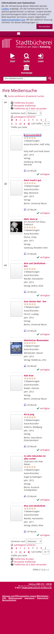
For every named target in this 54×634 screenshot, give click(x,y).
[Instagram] (8, 34)
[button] (5, 183)
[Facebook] (3, 34)
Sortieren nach (18, 113)
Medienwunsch (15, 598)
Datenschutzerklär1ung (13, 19)
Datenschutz (42, 598)
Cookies (5, 8)
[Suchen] (49, 78)
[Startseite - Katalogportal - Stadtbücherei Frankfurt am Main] (27, 43)
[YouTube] (13, 34)
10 (20, 123)
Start (12, 61)
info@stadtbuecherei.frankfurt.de (36, 587)
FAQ (4, 598)
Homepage (26, 72)
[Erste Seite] (12, 119)
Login (41, 61)
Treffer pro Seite (19, 127)
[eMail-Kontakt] (18, 34)
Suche (27, 61)
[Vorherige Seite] (16, 119)
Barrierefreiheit (9, 600)
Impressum (29, 598)
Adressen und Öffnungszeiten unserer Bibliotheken (25, 596)
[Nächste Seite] (24, 123)
